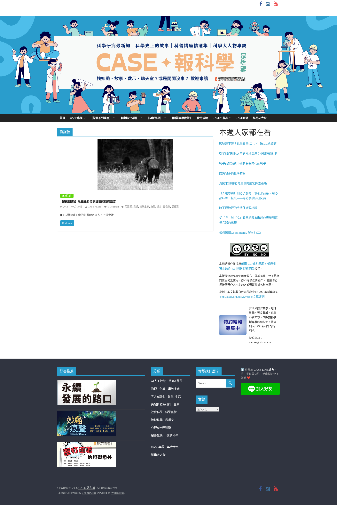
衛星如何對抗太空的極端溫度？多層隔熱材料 (248, 153)
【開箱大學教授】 (181, 118)
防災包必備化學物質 (232, 173)
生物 (176, 404)
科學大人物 (158, 454)
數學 (171, 396)
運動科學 (172, 435)
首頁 (62, 118)
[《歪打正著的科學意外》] (86, 444)
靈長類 (166, 206)
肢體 (153, 206)
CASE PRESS (95, 206)
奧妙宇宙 (174, 388)
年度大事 (173, 447)
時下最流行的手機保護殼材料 (238, 207)
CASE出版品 (220, 118)
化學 (162, 388)
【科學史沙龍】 (129, 118)
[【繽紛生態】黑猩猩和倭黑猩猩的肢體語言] (135, 141)
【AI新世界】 (154, 118)
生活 (178, 396)
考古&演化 (158, 396)
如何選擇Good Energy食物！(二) (240, 232)
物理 (154, 388)
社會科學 (158, 412)
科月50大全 (260, 118)
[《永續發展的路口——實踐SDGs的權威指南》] (86, 382)
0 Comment (113, 206)
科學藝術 (171, 412)
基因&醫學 (175, 381)
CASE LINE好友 (264, 369)
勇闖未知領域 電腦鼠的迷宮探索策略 (243, 183)
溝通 (135, 206)
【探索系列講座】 (101, 118)
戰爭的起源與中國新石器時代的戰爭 (242, 163)
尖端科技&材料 (161, 404)
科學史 (169, 419)
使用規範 (202, 118)
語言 (159, 206)
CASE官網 (242, 118)
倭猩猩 (128, 206)
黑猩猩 (175, 206)
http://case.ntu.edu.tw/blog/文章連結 (242, 296)
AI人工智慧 (158, 381)
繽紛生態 (67, 195)
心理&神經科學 (161, 427)
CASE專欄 (76, 118)
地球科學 (157, 419)
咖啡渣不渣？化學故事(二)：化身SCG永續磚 (248, 143)
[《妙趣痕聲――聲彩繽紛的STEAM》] (86, 413)
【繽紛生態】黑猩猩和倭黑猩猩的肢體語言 (88, 201)
